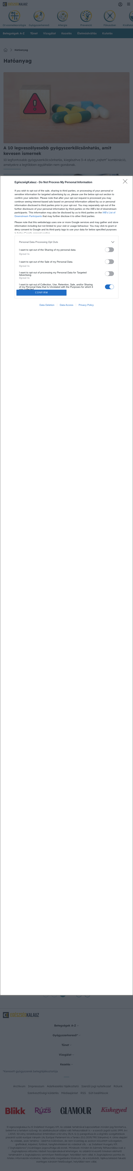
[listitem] (66, 242)
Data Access (66, 305)
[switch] (109, 249)
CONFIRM (41, 292)
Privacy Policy (86, 305)
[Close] (126, 182)
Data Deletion (46, 305)
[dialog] (66, 585)
